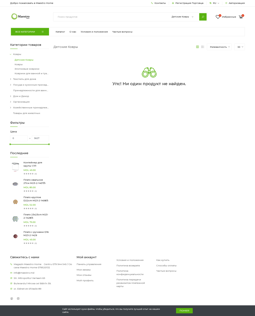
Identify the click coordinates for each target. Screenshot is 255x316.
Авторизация (236, 3)
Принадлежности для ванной (31, 90)
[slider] (10, 144)
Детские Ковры (24, 59)
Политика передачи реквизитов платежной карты (130, 283)
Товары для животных (26, 113)
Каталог (60, 31)
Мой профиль (85, 280)
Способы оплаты (166, 265)
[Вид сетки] (197, 47)
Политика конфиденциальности (130, 272)
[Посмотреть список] (203, 47)
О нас (73, 31)
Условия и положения (94, 31)
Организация (21, 101)
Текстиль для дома (24, 79)
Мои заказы (84, 269)
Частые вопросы (122, 31)
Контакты (160, 3)
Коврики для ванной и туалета (32, 73)
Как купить (162, 260)
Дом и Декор (21, 96)
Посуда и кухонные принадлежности (31, 84)
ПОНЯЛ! (184, 310)
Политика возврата (128, 265)
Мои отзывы (84, 275)
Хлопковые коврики (27, 68)
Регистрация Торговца (189, 3)
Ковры (17, 54)
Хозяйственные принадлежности (31, 107)
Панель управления (89, 264)
